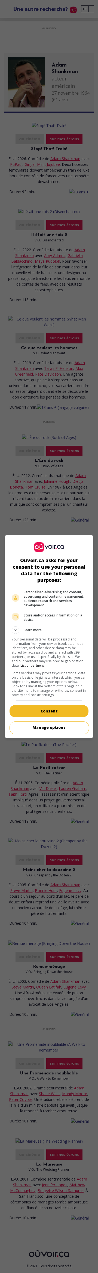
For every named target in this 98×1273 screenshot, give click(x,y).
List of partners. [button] (32, 665)
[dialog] (49, 636)
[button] (49, 630)
